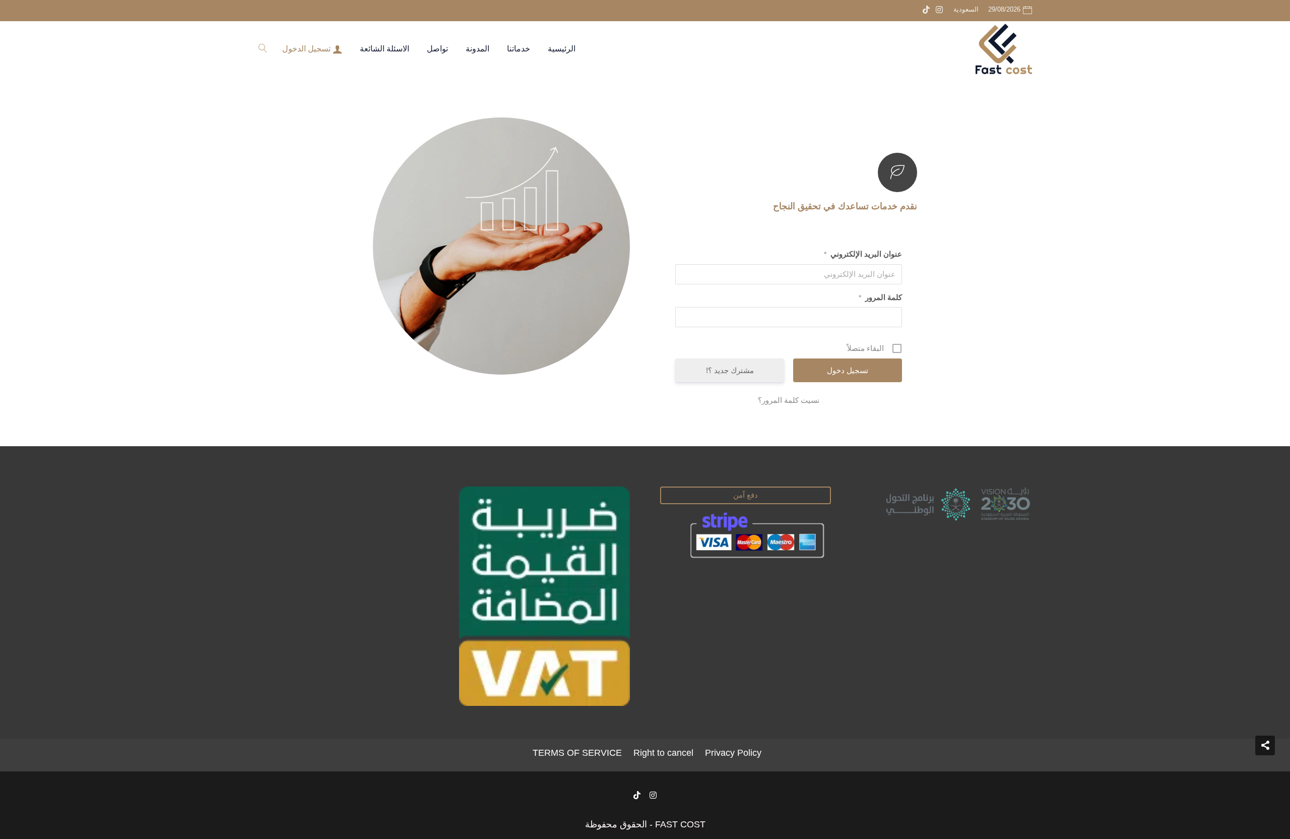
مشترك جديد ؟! (730, 370)
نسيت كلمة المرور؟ (788, 400)
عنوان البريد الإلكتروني (863, 254)
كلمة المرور (880, 297)
